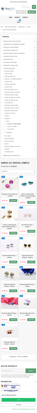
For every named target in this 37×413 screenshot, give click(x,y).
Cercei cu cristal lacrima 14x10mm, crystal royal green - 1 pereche (27, 196)
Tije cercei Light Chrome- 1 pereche (9, 256)
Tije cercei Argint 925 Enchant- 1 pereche (9, 343)
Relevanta (4, 171)
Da (31, 371)
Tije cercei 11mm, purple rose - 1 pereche (9, 195)
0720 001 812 (15, 1)
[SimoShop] (8, 9)
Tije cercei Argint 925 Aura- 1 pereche (27, 285)
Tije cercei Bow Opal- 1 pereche (27, 225)
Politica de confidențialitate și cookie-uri (23, 409)
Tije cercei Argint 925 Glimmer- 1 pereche (27, 256)
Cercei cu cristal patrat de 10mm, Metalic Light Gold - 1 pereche (9, 226)
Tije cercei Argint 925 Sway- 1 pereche (9, 314)
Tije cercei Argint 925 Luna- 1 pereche (27, 314)
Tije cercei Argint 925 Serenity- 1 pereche (9, 285)
